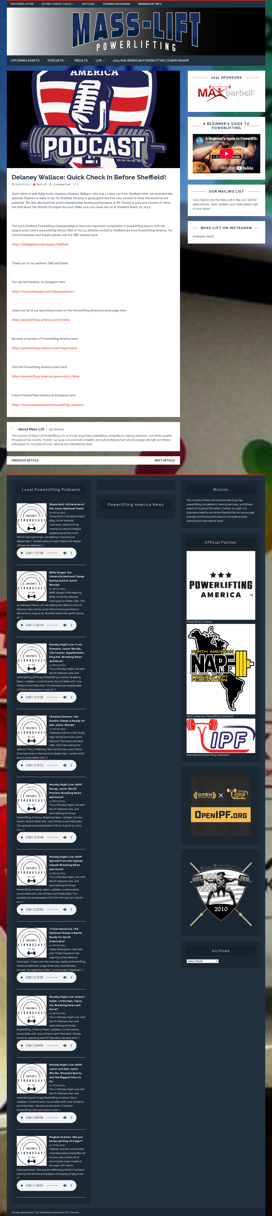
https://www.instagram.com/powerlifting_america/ (48, 404)
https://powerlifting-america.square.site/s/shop (45, 376)
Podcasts (56, 60)
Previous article (25, 460)
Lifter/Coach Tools (56, 4)
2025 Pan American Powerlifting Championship (151, 60)
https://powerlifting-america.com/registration (44, 348)
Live (99, 60)
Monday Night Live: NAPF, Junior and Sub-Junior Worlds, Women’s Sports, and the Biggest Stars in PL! (66, 1073)
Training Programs (116, 4)
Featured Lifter (22, 4)
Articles (88, 4)
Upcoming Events (25, 60)
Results (81, 60)
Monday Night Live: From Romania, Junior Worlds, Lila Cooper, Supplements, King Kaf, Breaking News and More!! (66, 653)
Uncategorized (61, 184)
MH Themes (72, 1212)
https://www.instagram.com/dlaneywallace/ (43, 291)
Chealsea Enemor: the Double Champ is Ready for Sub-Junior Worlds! (67, 720)
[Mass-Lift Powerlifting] (136, 53)
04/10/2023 (22, 184)
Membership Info (150, 4)
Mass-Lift (41, 184)
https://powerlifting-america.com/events (41, 319)
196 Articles (56, 429)
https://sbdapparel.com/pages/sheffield (40, 244)
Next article (165, 460)
